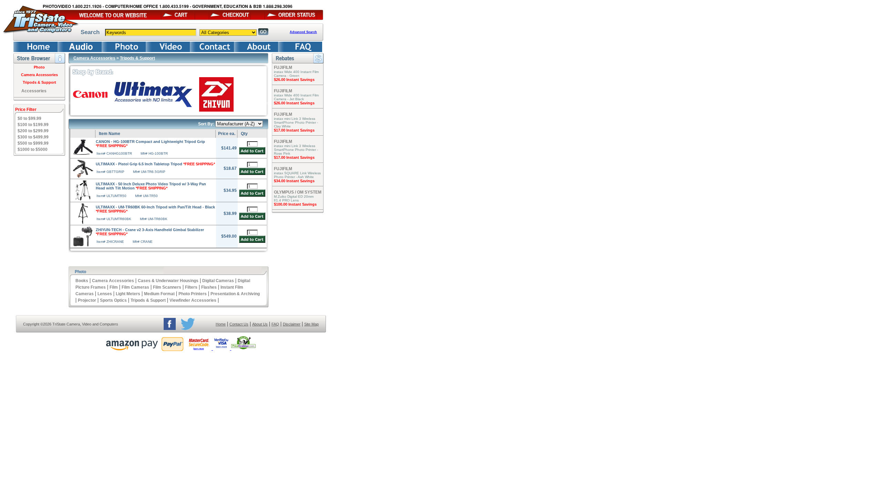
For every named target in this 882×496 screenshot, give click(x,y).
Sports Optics (113, 300)
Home (221, 324)
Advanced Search (303, 32)
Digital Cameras (218, 280)
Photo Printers (192, 293)
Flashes (209, 287)
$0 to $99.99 (29, 118)
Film (114, 287)
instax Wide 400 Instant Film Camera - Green (296, 74)
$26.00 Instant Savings (294, 80)
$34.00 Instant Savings (294, 181)
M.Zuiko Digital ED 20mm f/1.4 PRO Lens (294, 198)
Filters (191, 287)
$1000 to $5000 (33, 149)
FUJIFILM (283, 67)
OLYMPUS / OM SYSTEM (297, 192)
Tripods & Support (39, 82)
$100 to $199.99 (33, 124)
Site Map (311, 324)
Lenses (105, 293)
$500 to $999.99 (33, 143)
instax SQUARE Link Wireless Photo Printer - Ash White (297, 175)
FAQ (275, 324)
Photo (39, 67)
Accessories (34, 91)
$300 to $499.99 (33, 137)
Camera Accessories (39, 75)
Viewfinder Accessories (193, 300)
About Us (260, 324)
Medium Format (159, 293)
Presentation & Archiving (235, 293)
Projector (87, 300)
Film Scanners (167, 287)
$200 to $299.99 (33, 130)
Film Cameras (135, 287)
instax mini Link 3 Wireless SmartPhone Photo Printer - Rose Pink (296, 149)
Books (81, 280)
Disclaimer (291, 324)
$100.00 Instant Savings (295, 204)
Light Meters (128, 293)
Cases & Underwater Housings (168, 280)
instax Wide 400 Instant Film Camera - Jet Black (296, 97)
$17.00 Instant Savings (294, 130)
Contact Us (238, 324)
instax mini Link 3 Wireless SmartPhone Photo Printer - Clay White (296, 122)
